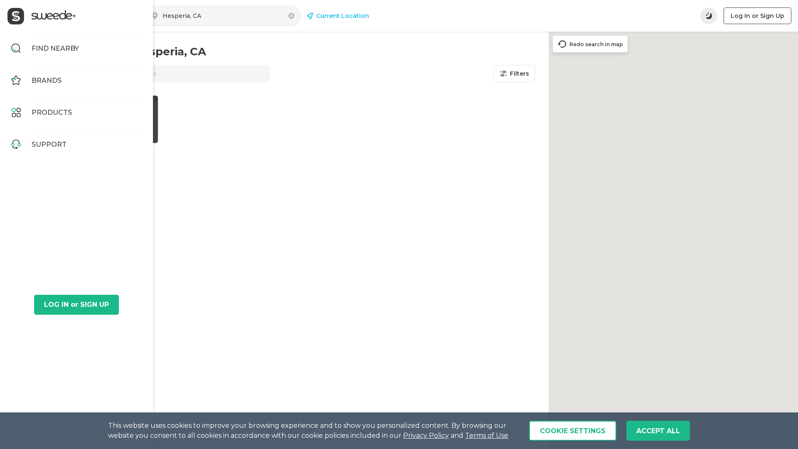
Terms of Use (486, 435)
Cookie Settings (573, 431)
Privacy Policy (426, 435)
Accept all (658, 431)
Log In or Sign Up (757, 16)
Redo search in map (596, 44)
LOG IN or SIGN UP (76, 304)
